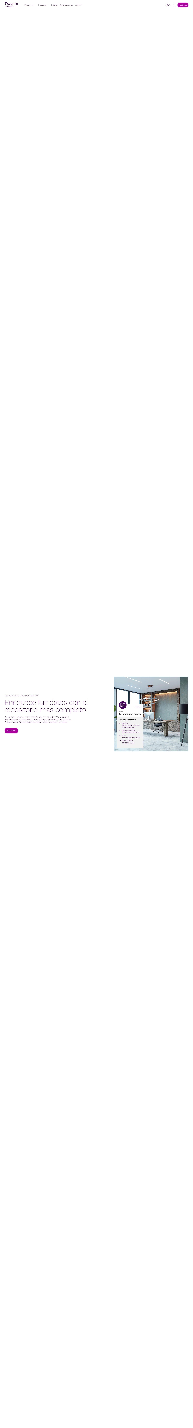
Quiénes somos (66, 5)
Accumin (79, 5)
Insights (54, 5)
